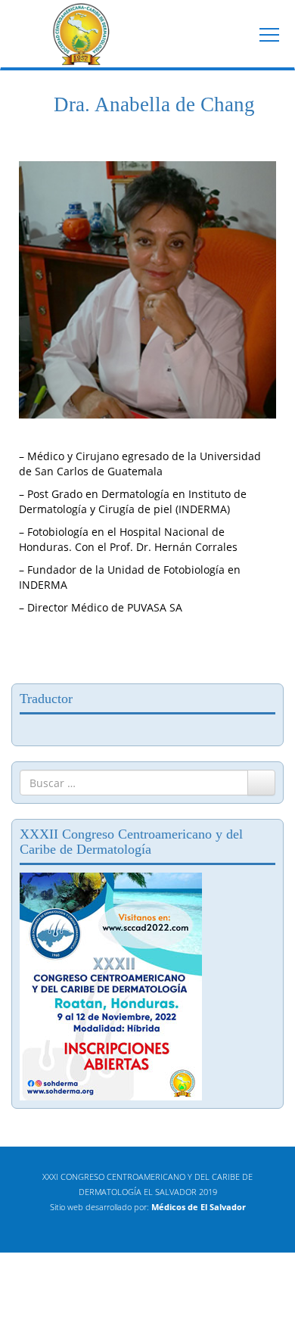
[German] (57, 728)
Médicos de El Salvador (198, 1206)
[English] (26, 728)
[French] (41, 728)
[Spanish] (72, 728)
